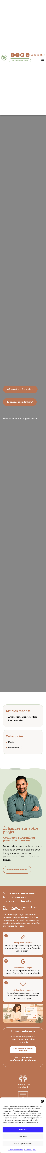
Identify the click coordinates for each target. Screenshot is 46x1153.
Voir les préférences (23, 1143)
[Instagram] (17, 55)
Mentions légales (30, 1150)
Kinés (11, 742)
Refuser (23, 1136)
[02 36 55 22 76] (28, 55)
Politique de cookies (15, 1150)
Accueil (6, 418)
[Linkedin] (22, 55)
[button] (42, 1101)
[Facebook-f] (13, 55)
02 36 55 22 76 (38, 55)
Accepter (23, 1129)
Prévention (13, 747)
